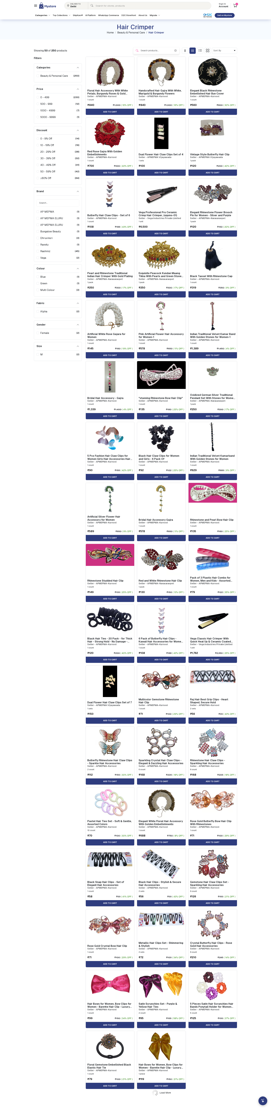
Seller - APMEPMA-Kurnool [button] (102, 96)
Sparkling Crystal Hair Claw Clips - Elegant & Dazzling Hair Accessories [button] (161, 762)
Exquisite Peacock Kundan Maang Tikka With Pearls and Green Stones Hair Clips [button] (161, 275)
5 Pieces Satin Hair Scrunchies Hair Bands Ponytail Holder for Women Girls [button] (211, 1005)
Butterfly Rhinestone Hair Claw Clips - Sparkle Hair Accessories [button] (109, 762)
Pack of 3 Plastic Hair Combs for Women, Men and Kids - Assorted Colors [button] (210, 579)
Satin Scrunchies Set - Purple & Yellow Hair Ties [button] (158, 1005)
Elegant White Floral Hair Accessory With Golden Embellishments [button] (161, 823)
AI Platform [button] (90, 15)
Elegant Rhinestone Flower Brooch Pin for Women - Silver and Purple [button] (211, 214)
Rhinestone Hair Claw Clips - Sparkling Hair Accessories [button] (207, 762)
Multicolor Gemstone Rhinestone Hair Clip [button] (159, 701)
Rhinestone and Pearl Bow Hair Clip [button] (212, 519)
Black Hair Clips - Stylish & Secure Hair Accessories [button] (160, 884)
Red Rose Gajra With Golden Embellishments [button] (104, 153)
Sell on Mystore (224, 15)
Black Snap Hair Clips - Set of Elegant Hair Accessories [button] (105, 884)
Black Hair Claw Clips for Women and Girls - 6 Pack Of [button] (159, 457)
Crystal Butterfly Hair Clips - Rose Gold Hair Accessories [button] (211, 944)
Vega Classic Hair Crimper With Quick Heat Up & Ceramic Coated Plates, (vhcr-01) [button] (210, 640)
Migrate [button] (154, 15)
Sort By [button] (218, 50)
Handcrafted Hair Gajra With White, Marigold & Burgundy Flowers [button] (160, 92)
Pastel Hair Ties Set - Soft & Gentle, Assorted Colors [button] (109, 823)
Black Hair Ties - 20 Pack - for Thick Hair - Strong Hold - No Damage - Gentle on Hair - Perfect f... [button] (109, 640)
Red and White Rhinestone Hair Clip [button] (160, 580)
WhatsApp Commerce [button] (108, 15)
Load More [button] (165, 1092)
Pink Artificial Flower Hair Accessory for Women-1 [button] (161, 336)
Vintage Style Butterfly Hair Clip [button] (209, 154)
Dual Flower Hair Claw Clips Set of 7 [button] (109, 702)
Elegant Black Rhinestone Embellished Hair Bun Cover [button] (207, 92)
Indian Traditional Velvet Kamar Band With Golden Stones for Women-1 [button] (212, 336)
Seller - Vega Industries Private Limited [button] (160, 218)
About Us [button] (142, 15)
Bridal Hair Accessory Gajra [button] (156, 519)
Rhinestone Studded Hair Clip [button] (105, 580)
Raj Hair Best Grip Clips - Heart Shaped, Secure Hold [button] (209, 701)
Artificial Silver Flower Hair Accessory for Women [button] (103, 518)
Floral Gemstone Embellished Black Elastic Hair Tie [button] (109, 1066)
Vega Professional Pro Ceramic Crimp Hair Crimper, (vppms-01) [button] (158, 214)
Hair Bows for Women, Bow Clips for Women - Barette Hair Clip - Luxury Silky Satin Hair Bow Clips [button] (109, 1005)
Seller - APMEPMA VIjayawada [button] (155, 157)
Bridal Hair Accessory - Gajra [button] (105, 398)
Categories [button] (41, 15)
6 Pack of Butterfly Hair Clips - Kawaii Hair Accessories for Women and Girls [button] (161, 640)
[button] (35, 5)
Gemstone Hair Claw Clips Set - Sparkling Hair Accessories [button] (209, 884)
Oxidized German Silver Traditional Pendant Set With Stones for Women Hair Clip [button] (212, 396)
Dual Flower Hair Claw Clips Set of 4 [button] (161, 154)
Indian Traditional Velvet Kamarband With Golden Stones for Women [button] (212, 457)
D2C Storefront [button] (129, 15)
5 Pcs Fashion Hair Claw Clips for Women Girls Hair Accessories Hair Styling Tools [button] (108, 457)
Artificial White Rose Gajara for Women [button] (106, 336)
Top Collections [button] (60, 15)
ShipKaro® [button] (78, 15)
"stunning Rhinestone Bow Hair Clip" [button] (161, 398)
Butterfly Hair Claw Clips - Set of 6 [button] (108, 215)
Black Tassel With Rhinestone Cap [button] (211, 276)
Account (223, 5)
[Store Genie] (262, 1100)
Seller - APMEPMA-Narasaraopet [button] (207, 218)
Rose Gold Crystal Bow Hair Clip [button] (107, 945)
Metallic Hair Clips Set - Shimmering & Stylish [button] (161, 944)
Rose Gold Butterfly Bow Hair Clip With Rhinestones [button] (210, 823)
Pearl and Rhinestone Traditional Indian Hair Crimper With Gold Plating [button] (110, 275)
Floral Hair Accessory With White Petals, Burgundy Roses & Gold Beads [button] (107, 92)
